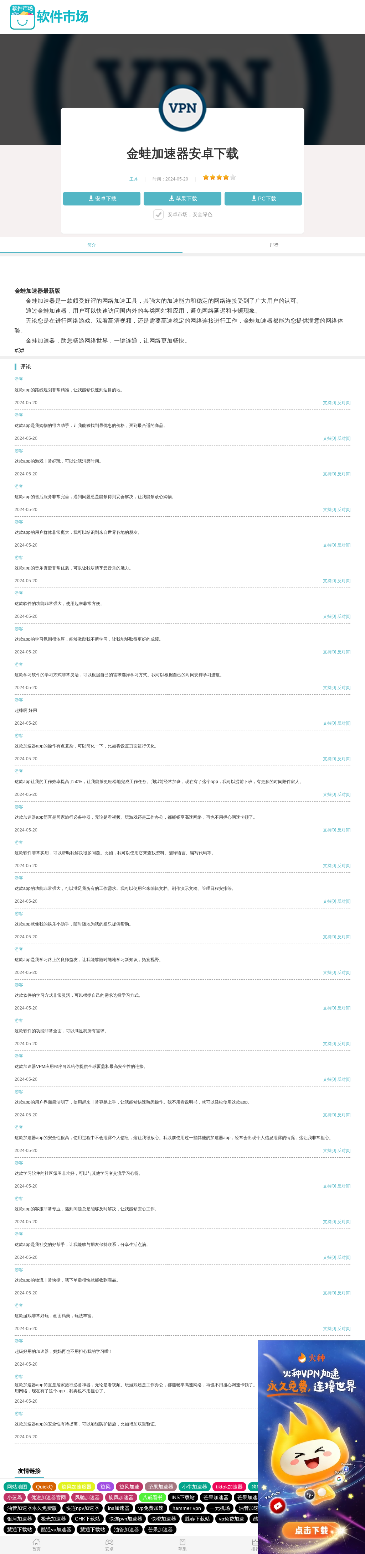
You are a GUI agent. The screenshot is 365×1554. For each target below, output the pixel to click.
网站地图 (17, 1487)
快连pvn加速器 (125, 1519)
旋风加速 (129, 1487)
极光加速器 (53, 1519)
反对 (341, 402)
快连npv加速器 (82, 1508)
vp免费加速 (151, 1508)
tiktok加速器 (229, 1487)
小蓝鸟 (14, 1497)
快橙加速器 (163, 1519)
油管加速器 (251, 1508)
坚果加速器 (160, 1487)
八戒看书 (153, 1497)
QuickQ (44, 1487)
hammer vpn (187, 1508)
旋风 (105, 1487)
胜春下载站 (197, 1519)
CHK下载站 (87, 1519)
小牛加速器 (194, 1487)
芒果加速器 (216, 1497)
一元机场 (220, 1508)
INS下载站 (183, 1497)
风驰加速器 (87, 1497)
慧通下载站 (19, 1529)
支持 (327, 402)
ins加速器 (118, 1508)
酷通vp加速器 (56, 1529)
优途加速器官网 (48, 1497)
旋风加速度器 (77, 1487)
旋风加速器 (121, 1497)
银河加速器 (19, 1519)
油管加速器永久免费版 (32, 1508)
